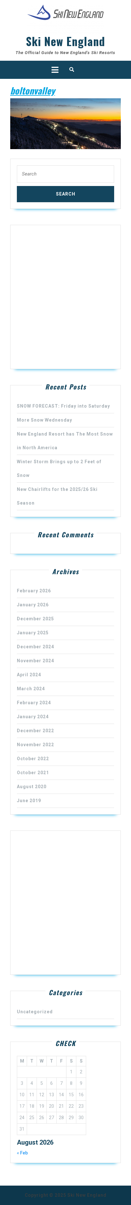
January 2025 (33, 632)
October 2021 (33, 772)
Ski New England (65, 41)
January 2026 (33, 604)
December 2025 (35, 618)
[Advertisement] (65, 296)
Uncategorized (35, 1011)
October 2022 (33, 758)
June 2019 (29, 800)
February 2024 (34, 702)
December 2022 (35, 730)
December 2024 (35, 646)
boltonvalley (32, 90)
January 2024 (33, 716)
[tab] (55, 70)
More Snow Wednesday (44, 420)
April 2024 (29, 674)
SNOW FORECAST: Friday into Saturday (63, 406)
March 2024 (31, 688)
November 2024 (35, 660)
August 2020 (31, 786)
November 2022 (35, 744)
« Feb (22, 1152)
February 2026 (34, 590)
